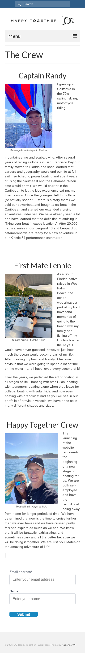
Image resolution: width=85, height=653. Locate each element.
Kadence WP (69, 645)
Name (13, 591)
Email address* (20, 572)
